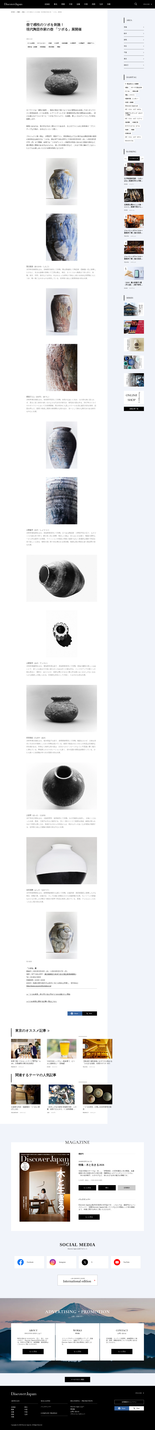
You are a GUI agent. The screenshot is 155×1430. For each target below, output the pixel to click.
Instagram (62, 1262)
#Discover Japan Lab (131, 106)
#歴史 (126, 87)
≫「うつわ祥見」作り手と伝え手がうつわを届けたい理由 (48, 994)
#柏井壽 (127, 122)
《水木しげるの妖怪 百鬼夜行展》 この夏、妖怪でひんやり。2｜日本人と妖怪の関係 (97, 1108)
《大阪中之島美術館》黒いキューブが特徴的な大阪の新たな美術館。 (25, 1108)
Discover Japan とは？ (77, 1407)
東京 (125, 59)
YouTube (126, 1262)
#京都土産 (128, 133)
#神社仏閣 (135, 91)
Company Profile (49, 1413)
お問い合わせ (74, 1411)
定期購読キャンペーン (129, 1402)
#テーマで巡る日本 (136, 87)
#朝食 (132, 129)
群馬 (125, 40)
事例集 (72, 1409)
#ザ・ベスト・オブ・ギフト (133, 137)
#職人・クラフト (130, 95)
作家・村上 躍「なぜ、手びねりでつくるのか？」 (61, 1108)
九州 (101, 4)
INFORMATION (128, 236)
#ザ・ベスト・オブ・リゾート (133, 118)
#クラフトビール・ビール (132, 126)
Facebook (30, 1262)
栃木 (125, 33)
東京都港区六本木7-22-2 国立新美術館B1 (60, 974)
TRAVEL (85, 1067)
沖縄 (108, 4)
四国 (93, 4)
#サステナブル (129, 141)
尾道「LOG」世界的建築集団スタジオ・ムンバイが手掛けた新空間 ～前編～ (133, 258)
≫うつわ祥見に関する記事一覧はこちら (41, 1001)
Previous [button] (126, 158)
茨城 (125, 27)
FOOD (125, 210)
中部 (70, 4)
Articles (15, 1401)
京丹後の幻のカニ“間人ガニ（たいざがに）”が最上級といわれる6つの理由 (134, 206)
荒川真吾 (29, 266)
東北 (55, 4)
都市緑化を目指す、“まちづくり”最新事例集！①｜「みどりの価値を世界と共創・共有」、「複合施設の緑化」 (134, 284)
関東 (63, 4)
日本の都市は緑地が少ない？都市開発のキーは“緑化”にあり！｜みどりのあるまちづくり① (134, 232)
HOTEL (13, 1067)
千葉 (125, 52)
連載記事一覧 (133, 409)
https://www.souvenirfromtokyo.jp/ (38, 986)
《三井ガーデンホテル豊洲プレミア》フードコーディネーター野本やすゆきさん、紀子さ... (25, 1062)
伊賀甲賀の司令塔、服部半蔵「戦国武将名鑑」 (61, 1062)
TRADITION (50, 1067)
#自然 (126, 129)
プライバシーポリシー (77, 1414)
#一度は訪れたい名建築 (131, 84)
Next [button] (142, 158)
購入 (107, 1187)
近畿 (78, 4)
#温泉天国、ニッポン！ (131, 98)
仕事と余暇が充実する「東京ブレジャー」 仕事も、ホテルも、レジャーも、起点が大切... (97, 1062)
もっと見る (87, 1187)
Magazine (45, 1401)
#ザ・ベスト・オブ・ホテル (133, 109)
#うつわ (127, 91)
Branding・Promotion (81, 1401)
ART (12, 1112)
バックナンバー (46, 1407)
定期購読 (127, 1187)
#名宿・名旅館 (129, 102)
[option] (61, 1052)
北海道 (47, 4)
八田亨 (28, 815)
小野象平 (29, 530)
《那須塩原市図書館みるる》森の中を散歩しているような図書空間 (133, 180)
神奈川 (126, 65)
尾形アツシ (30, 397)
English (146, 4)
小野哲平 (29, 663)
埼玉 (125, 46)
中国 (86, 4)
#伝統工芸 (135, 122)
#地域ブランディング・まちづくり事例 (133, 114)
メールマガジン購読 (77, 1379)
